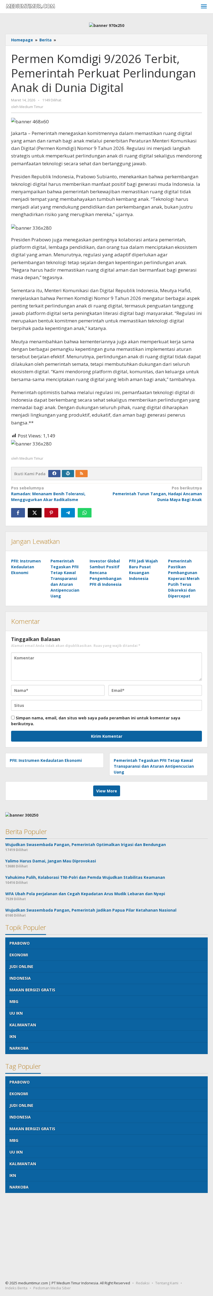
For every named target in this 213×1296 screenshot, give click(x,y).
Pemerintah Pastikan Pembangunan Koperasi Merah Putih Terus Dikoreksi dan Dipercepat (183, 578)
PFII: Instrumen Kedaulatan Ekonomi (26, 566)
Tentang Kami (166, 1282)
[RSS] (81, 473)
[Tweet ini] (35, 512)
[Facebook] (54, 473)
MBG (13, 1001)
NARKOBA (19, 1048)
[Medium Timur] (30, 6)
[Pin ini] (51, 512)
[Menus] (204, 6)
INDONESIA (20, 978)
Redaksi (142, 1282)
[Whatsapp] (85, 512)
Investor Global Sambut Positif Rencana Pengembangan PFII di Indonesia (105, 572)
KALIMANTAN (22, 1024)
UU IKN (16, 1013)
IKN (12, 1036)
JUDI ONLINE (21, 966)
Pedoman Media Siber (52, 1287)
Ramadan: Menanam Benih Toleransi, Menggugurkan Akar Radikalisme (48, 493)
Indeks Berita (16, 1287)
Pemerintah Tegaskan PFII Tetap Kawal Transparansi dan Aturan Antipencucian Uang (64, 578)
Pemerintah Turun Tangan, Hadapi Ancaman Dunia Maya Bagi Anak (157, 493)
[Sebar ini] (18, 512)
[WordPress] (68, 473)
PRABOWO (19, 943)
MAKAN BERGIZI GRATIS (32, 989)
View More (106, 791)
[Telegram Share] (68, 512)
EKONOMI (18, 954)
